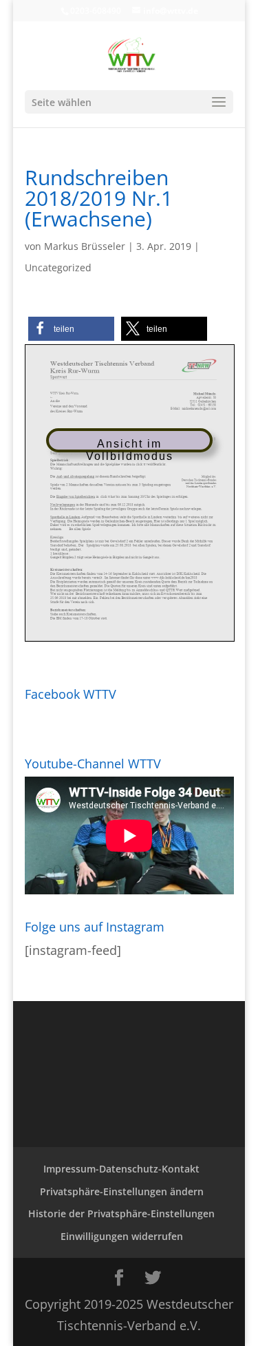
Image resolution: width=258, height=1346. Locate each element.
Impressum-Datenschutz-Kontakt (121, 1168)
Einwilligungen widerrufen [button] (122, 1236)
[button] (71, 329)
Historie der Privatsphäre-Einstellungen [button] (121, 1213)
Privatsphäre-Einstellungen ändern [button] (122, 1191)
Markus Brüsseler (84, 246)
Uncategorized (58, 267)
